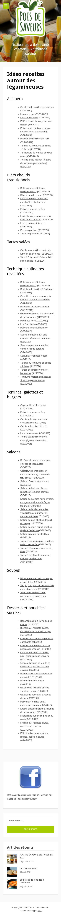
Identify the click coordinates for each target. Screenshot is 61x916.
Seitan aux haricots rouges (34, 355)
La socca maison (29, 117)
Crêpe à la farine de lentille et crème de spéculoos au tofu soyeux (35, 666)
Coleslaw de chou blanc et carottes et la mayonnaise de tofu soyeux (35, 474)
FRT (40, 910)
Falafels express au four (32, 209)
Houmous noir (27, 114)
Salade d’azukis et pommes (34, 481)
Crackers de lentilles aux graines (37, 107)
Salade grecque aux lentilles (34, 534)
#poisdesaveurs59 (27, 798)
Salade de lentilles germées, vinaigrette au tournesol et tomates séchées (34, 513)
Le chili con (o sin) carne (32, 223)
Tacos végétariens (29, 233)
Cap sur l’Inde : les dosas (33, 405)
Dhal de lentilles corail (31, 195)
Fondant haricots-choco (32, 680)
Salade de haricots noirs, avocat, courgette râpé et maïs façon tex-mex (37, 502)
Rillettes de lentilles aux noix (34, 138)
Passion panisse (28, 230)
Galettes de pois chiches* (33, 426)
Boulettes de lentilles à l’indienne (36, 289)
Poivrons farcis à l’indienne (34, 327)
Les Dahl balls (27, 324)
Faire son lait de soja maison (34, 306)
